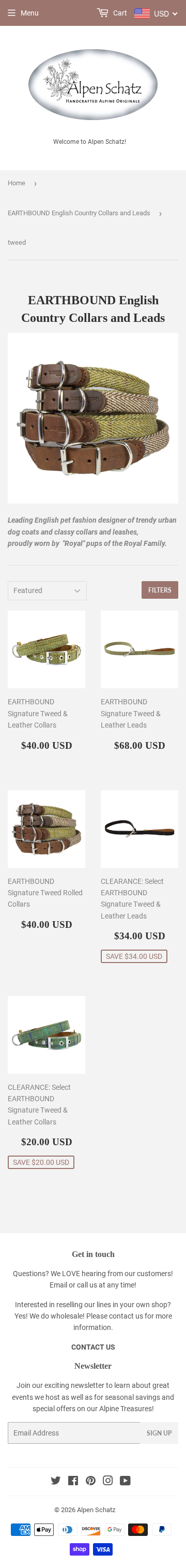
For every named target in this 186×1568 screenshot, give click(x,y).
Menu (30, 13)
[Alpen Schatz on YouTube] (125, 1482)
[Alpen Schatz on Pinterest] (90, 1482)
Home (16, 183)
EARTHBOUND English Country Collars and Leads (79, 213)
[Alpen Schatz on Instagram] (108, 1482)
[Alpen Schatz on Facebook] (73, 1482)
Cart (119, 13)
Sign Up (159, 1433)
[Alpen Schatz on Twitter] (56, 1482)
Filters (160, 590)
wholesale (67, 1316)
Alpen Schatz (96, 1510)
